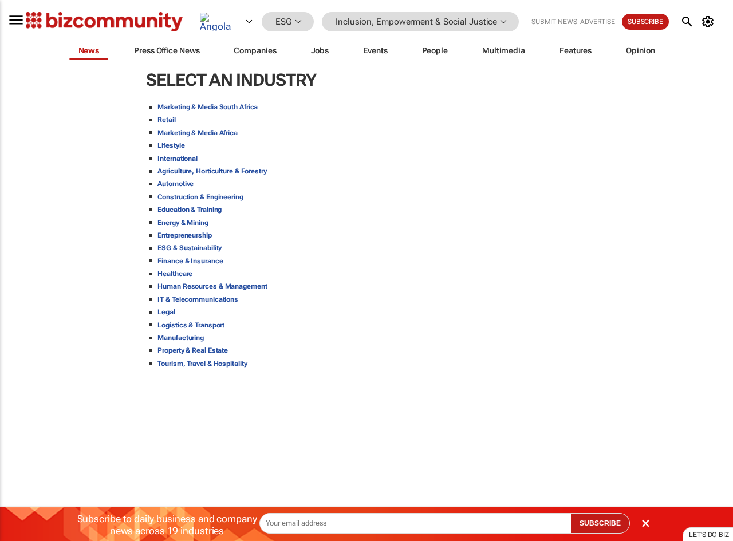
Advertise (597, 21)
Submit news (554, 21)
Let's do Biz (709, 535)
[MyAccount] (710, 21)
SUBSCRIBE (600, 523)
